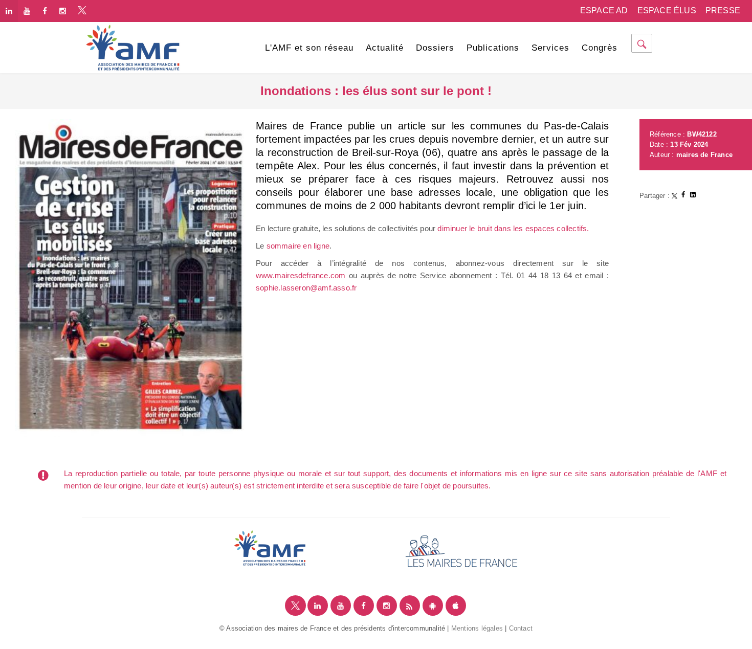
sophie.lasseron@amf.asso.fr (306, 287)
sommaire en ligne (298, 245)
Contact (521, 628)
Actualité (385, 48)
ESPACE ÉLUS (666, 10)
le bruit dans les (496, 228)
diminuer (453, 228)
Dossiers (435, 48)
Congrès (599, 48)
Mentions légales (477, 628)
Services (550, 48)
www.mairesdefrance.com (300, 275)
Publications (493, 48)
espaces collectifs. (557, 228)
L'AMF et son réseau (309, 48)
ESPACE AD (604, 10)
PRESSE (722, 10)
